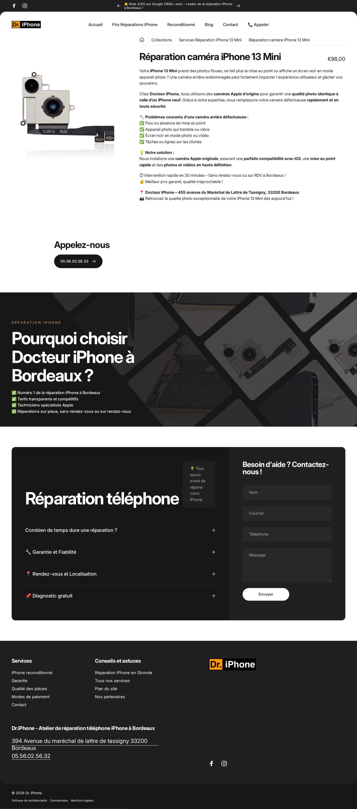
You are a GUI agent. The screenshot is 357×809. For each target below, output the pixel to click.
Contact (19, 704)
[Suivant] (238, 6)
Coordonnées (59, 800)
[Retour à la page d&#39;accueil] (141, 39)
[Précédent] (118, 6)
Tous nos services (112, 680)
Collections (161, 39)
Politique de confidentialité (29, 800)
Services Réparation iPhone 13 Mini (210, 39)
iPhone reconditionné (32, 672)
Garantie (19, 680)
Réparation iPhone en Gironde (123, 672)
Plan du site (106, 688)
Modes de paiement (31, 696)
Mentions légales (82, 800)
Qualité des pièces (29, 688)
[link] (85, 745)
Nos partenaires (110, 696)
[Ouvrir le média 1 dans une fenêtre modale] (67, 106)
